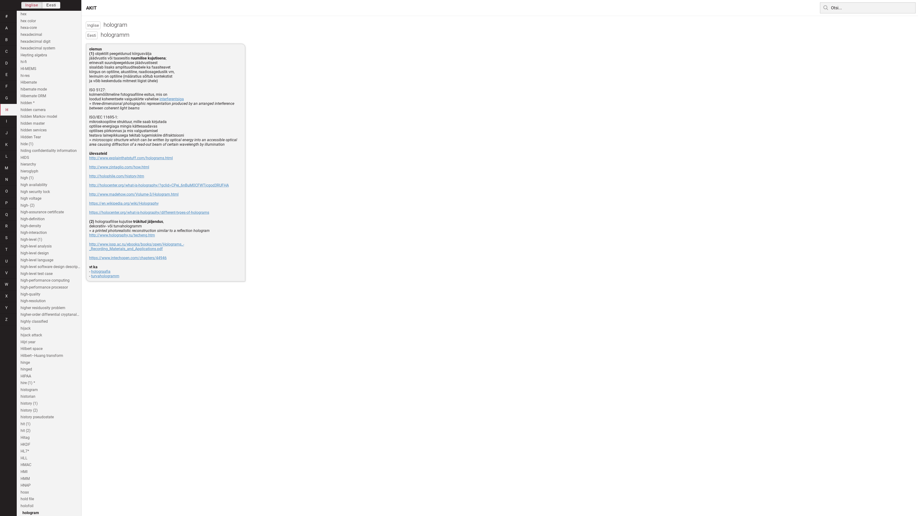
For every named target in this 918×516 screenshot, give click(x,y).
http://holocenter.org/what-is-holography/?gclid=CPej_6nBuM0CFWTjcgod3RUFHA (159, 185)
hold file (27, 499)
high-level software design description (51, 266)
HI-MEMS (28, 68)
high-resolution (33, 301)
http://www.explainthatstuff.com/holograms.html (131, 158)
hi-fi (24, 61)
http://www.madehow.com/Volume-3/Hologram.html (134, 194)
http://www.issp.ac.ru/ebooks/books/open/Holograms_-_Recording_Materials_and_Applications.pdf (136, 246)
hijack (26, 328)
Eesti (51, 5)
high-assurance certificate (42, 212)
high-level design (35, 253)
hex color (28, 21)
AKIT (91, 8)
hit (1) (26, 424)
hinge (25, 362)
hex (24, 14)
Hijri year (28, 342)
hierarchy (28, 164)
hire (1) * (28, 383)
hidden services (34, 130)
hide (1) (27, 144)
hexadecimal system (38, 48)
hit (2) (26, 430)
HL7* (25, 451)
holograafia (100, 271)
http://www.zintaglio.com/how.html (119, 167)
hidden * (28, 103)
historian (28, 396)
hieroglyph (29, 171)
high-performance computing (45, 280)
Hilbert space (32, 348)
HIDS (25, 157)
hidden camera (33, 110)
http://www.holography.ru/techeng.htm (122, 235)
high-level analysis (36, 246)
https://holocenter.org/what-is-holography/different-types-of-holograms (149, 212)
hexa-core (29, 27)
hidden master (33, 123)
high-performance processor (44, 287)
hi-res (25, 75)
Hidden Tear (31, 137)
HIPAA (26, 376)
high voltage (31, 198)
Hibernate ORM (33, 96)
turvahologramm (105, 276)
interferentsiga (171, 99)
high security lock (35, 191)
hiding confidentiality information (49, 150)
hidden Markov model (39, 116)
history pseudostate (37, 417)
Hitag (25, 437)
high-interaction (34, 232)
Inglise (31, 5)
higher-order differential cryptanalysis (51, 314)
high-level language (37, 260)
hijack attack (31, 335)
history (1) (29, 403)
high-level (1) (31, 239)
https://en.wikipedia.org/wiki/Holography (124, 203)
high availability (34, 185)
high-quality (30, 294)
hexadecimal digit (35, 41)
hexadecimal (31, 34)
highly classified (34, 321)
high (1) (27, 178)
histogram (29, 389)
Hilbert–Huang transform (42, 355)
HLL (24, 458)
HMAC (26, 464)
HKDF (25, 444)
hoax (25, 492)
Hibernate (29, 82)
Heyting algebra (34, 55)
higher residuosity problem (43, 308)
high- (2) (28, 205)
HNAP (26, 485)
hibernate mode (34, 89)
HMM (25, 478)
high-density (31, 226)
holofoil (27, 506)
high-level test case (37, 273)
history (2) (29, 410)
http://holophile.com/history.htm (116, 176)
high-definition (33, 219)
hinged (26, 369)
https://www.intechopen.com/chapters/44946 (128, 258)
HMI (24, 471)
